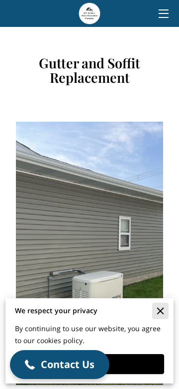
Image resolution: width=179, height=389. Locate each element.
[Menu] (163, 13)
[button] (59, 364)
